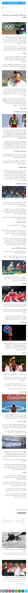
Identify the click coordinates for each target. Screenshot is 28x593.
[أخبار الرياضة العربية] (14, 3)
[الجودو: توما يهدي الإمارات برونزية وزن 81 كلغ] (14, 560)
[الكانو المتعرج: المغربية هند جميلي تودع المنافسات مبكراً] (14, 532)
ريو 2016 (19, 513)
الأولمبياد (23, 513)
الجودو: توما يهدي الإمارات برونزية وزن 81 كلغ (16, 577)
